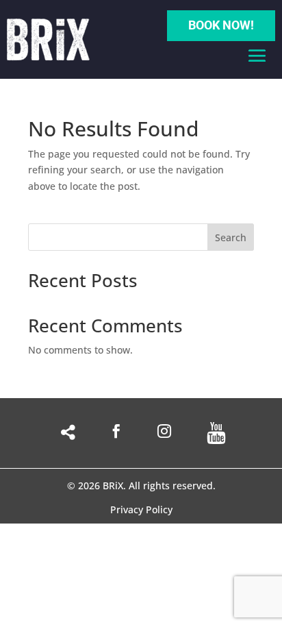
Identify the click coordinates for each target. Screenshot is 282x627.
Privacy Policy (141, 510)
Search (230, 237)
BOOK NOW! (221, 25)
